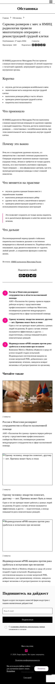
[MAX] (33, 45)
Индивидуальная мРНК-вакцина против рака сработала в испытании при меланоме (30, 345)
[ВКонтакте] (36, 45)
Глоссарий (27, 677)
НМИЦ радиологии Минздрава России (26, 262)
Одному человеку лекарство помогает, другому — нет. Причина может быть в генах (30, 320)
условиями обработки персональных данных (27, 627)
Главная (6, 18)
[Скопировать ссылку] (44, 45)
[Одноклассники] (38, 45)
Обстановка (17, 18)
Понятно (41, 668)
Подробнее (11, 671)
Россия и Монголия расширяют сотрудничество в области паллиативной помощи (28, 295)
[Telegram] (41, 45)
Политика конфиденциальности (27, 660)
